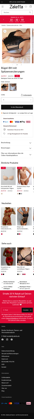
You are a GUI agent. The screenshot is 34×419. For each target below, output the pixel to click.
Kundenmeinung (6, 380)
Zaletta (3, 25)
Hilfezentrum (5, 356)
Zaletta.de (8, 415)
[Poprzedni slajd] (4, 19)
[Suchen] (30, 12)
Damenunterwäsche (12, 25)
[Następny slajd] (30, 19)
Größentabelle (27, 95)
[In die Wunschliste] (13, 169)
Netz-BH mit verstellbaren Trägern (23, 268)
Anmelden (25, 310)
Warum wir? (5, 383)
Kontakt (4, 367)
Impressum (5, 359)
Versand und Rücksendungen (10, 353)
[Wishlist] (26, 6)
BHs (21, 25)
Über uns (4, 388)
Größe (3, 95)
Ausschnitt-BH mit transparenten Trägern (7, 187)
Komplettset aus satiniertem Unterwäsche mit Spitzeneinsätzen (6, 268)
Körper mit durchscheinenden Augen (22, 228)
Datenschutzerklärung (12, 318)
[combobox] (17, 12)
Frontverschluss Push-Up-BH (23, 187)
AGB (3, 364)
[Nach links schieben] (13, 65)
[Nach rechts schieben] (21, 65)
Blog (3, 391)
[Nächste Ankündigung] (32, 2)
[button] (2, 6)
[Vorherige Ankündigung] (2, 2)
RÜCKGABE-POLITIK (8, 361)
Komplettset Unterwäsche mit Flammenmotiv (6, 228)
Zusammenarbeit (6, 385)
